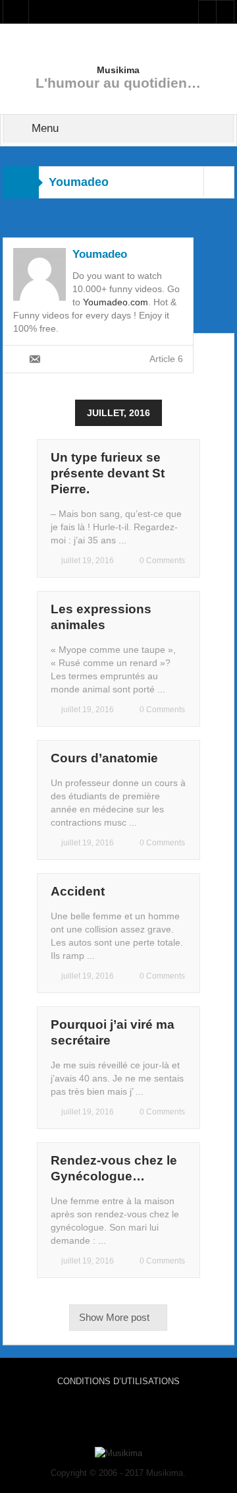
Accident (78, 891)
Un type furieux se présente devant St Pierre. (108, 473)
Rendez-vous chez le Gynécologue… (114, 1168)
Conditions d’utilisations (118, 1381)
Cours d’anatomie (104, 758)
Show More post (114, 1317)
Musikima (118, 70)
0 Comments (162, 560)
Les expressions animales (101, 617)
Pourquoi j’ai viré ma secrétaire (112, 1032)
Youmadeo (99, 254)
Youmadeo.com (115, 302)
